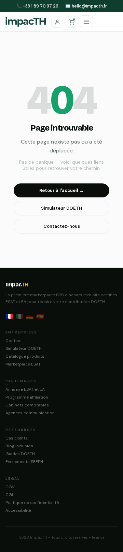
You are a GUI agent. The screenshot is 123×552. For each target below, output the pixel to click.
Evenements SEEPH (24, 461)
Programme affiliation (26, 397)
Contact (13, 340)
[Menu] (86, 21)
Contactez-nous (61, 226)
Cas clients (16, 438)
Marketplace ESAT (23, 364)
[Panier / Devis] (71, 22)
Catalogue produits (24, 356)
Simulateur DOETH (61, 208)
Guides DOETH (20, 454)
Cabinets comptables (27, 405)
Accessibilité (18, 510)
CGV (10, 487)
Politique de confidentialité (32, 502)
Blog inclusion (19, 446)
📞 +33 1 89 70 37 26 (37, 6)
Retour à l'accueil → (61, 190)
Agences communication (30, 413)
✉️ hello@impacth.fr (86, 6)
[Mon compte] (57, 22)
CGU (10, 494)
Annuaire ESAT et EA (25, 389)
